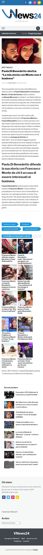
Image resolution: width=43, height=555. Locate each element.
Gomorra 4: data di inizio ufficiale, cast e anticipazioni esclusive (26, 454)
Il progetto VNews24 (12, 538)
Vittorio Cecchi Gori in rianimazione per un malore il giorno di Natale (26, 444)
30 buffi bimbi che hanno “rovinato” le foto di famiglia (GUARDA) (26, 414)
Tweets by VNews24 (9, 512)
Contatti (26, 541)
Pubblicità (17, 541)
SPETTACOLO (7, 67)
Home (4, 371)
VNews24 (22, 533)
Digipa (35, 550)
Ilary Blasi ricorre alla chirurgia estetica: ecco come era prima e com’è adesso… (27, 404)
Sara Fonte (12, 83)
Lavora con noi (32, 538)
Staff (23, 538)
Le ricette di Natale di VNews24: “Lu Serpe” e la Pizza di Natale (27, 434)
